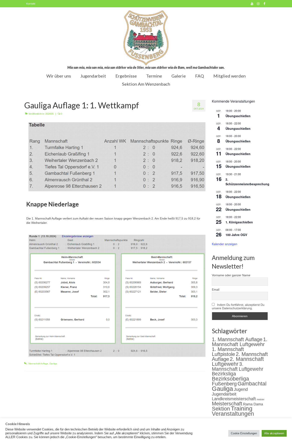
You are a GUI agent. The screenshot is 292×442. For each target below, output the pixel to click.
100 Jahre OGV (236, 235)
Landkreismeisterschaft (234, 398)
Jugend (241, 389)
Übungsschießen (238, 116)
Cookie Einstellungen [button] (244, 433)
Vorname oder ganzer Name (231, 275)
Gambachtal (252, 384)
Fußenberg (224, 384)
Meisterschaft (227, 403)
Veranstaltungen (233, 414)
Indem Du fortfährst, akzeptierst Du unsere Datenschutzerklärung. (238, 306)
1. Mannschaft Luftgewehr (239, 341)
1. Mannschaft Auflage (37, 363)
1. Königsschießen (239, 222)
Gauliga (53, 363)
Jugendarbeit (224, 394)
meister (260, 399)
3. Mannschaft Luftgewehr (237, 366)
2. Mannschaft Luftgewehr (238, 361)
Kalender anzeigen (224, 244)
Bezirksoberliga (230, 379)
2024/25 (49, 113)
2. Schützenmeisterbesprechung (247, 181)
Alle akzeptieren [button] (274, 433)
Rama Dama (253, 404)
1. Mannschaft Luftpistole (228, 351)
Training (241, 408)
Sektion (221, 409)
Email (215, 289)
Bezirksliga (224, 373)
